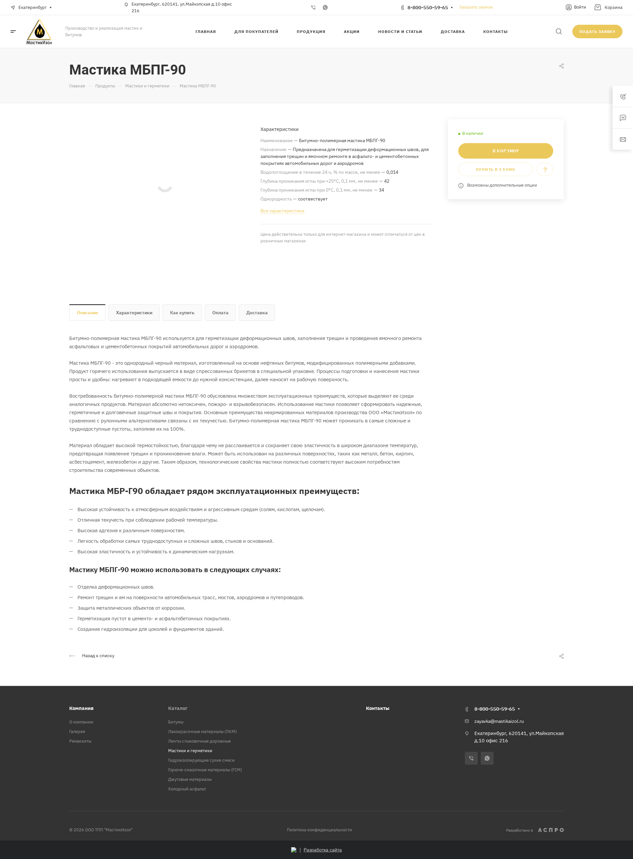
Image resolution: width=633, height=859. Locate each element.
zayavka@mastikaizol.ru (499, 721)
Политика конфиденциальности (319, 830)
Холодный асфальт (187, 789)
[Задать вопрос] (545, 169)
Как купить (182, 313)
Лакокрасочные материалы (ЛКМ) (202, 731)
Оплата (220, 313)
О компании (81, 722)
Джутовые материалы (190, 779)
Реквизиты (80, 741)
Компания (81, 708)
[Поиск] (559, 31)
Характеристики (134, 313)
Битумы (175, 722)
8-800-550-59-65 (427, 7)
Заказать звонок (476, 7)
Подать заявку (597, 31)
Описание (87, 313)
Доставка (257, 313)
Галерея (77, 731)
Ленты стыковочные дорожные (199, 741)
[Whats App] (325, 7)
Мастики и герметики (190, 750)
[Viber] (313, 7)
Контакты (377, 708)
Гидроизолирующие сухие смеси (201, 760)
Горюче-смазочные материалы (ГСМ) (205, 770)
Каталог (178, 708)
